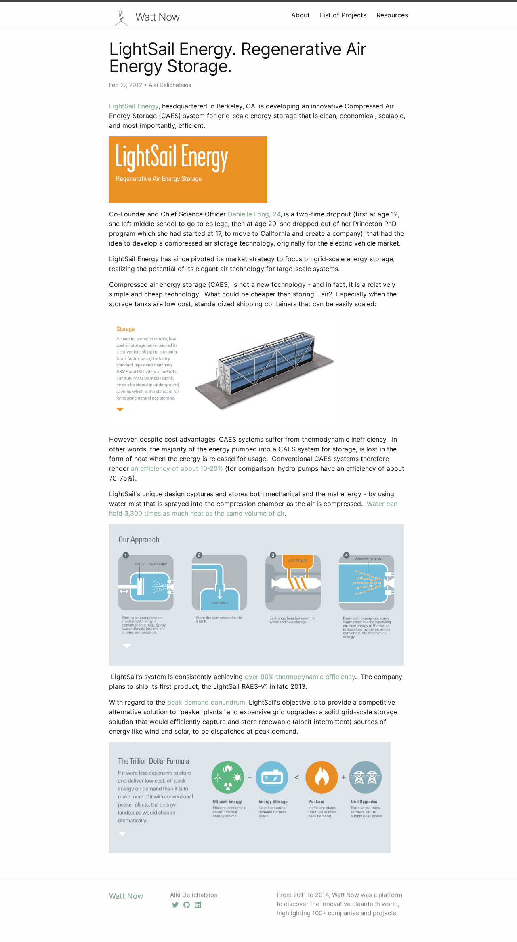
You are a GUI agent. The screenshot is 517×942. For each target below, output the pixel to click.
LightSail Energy (133, 106)
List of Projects (343, 15)
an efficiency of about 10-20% (177, 468)
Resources (392, 15)
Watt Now (157, 17)
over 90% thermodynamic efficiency (300, 677)
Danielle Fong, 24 (254, 214)
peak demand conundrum (206, 702)
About (300, 15)
